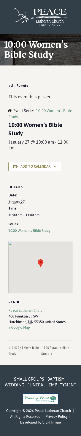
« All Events (18, 86)
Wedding (14, 384)
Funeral (36, 384)
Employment (62, 384)
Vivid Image (51, 422)
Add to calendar (36, 166)
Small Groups (29, 379)
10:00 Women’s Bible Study (29, 230)
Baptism (56, 379)
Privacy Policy (57, 416)
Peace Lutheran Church (40, 17)
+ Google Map (19, 327)
